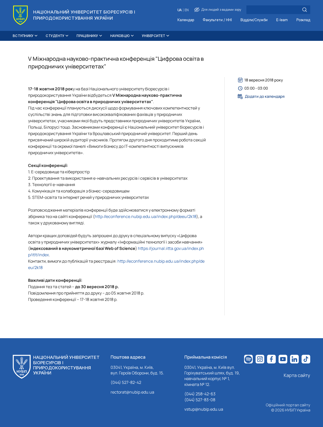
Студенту (55, 36)
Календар (185, 20)
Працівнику (87, 36)
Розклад (303, 20)
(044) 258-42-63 (200, 394)
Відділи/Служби (254, 20)
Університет (153, 36)
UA (179, 10)
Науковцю (120, 36)
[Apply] (304, 9)
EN (187, 10)
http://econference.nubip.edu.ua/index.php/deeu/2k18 (145, 216)
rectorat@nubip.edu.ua (132, 392)
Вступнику (23, 36)
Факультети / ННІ (217, 20)
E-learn (282, 20)
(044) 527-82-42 (126, 382)
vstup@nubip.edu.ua (203, 409)
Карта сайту (297, 375)
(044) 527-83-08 (199, 399)
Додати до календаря (264, 96)
